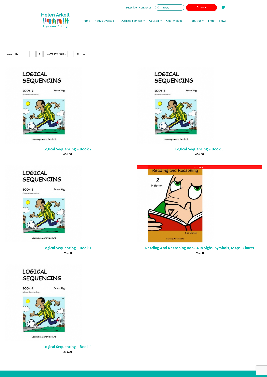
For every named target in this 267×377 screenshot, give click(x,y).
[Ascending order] (39, 54)
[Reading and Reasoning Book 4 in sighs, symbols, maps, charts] (175, 168)
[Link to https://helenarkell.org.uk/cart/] (222, 7)
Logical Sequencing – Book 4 (67, 346)
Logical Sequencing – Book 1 (67, 247)
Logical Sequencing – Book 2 (67, 149)
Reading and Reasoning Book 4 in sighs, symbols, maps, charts (199, 247)
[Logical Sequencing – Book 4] (43, 267)
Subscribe (131, 7)
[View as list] (84, 54)
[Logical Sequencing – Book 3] (175, 69)
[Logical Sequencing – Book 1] (43, 168)
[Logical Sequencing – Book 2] (43, 69)
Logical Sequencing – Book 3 (199, 149)
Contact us (145, 7)
